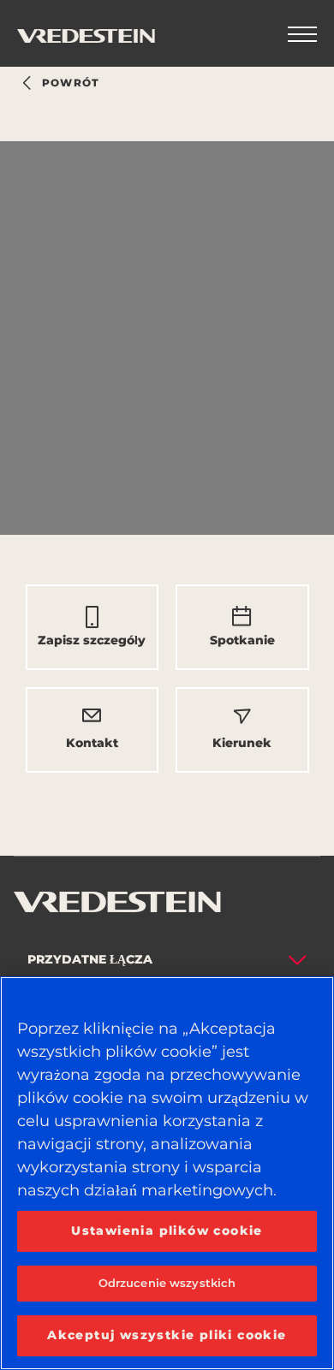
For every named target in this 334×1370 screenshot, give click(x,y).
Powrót (71, 83)
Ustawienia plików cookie (167, 1230)
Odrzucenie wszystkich (167, 1283)
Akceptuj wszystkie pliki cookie (166, 1335)
